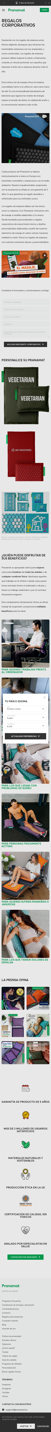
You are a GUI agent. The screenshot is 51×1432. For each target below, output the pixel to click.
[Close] (44, 697)
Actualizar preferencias (23, 736)
